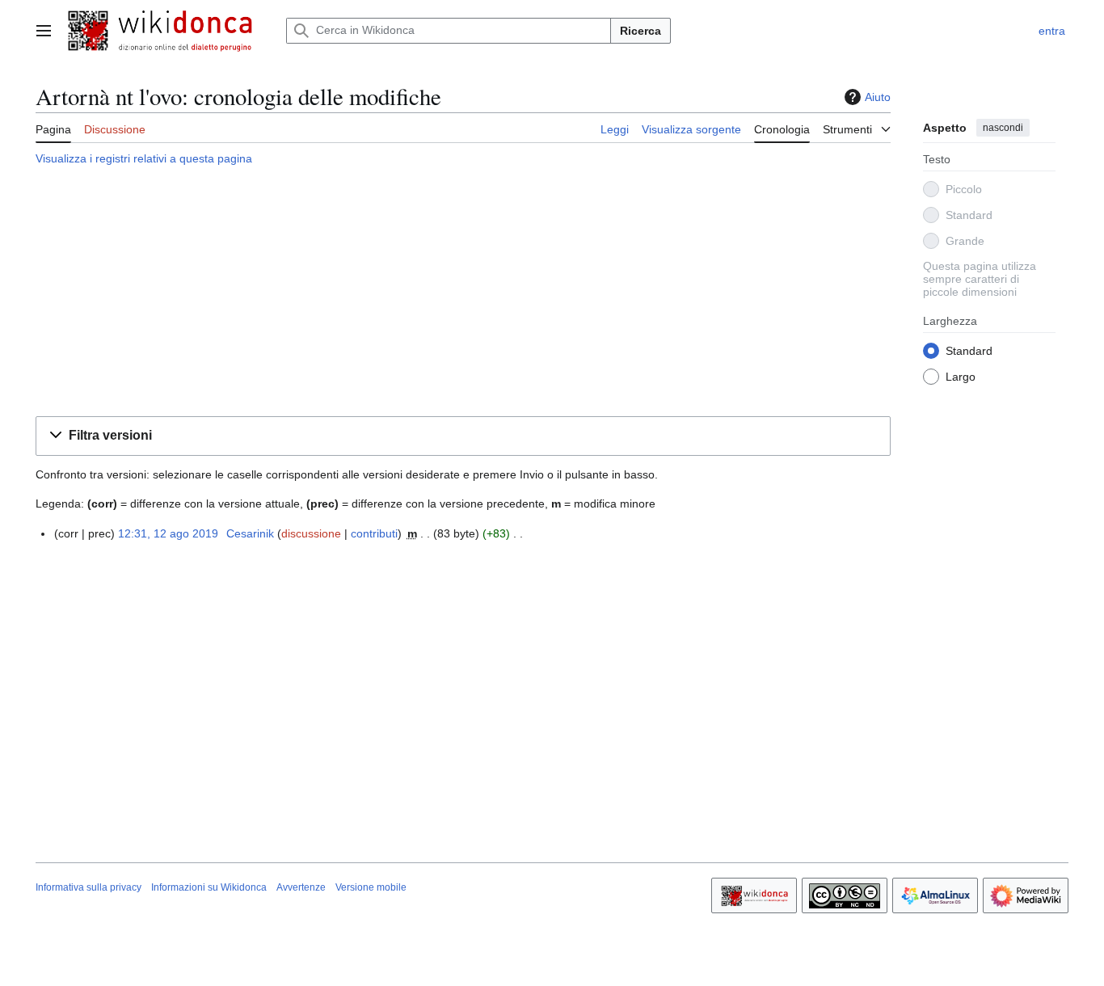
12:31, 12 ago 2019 (168, 533)
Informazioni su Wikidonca (209, 887)
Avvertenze (301, 887)
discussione (311, 533)
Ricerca (640, 30)
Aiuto (878, 97)
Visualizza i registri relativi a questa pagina (144, 158)
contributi (374, 533)
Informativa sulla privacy (88, 887)
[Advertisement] (463, 293)
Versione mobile (371, 887)
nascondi (1003, 127)
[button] (44, 31)
